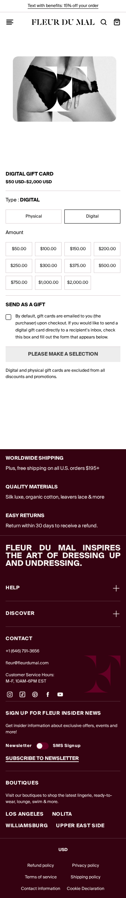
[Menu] (10, 22)
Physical (34, 216)
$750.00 (19, 282)
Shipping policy (85, 877)
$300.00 (48, 265)
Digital (92, 216)
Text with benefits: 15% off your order (63, 5)
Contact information (40, 888)
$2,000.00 (77, 282)
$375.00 (78, 265)
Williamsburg (27, 826)
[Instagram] (10, 697)
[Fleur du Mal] (62, 22)
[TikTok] (22, 697)
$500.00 (107, 265)
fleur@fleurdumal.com (27, 663)
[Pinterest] (35, 697)
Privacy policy (85, 865)
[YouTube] (60, 697)
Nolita (62, 814)
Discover (20, 614)
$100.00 (48, 249)
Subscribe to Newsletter (42, 758)
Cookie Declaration (85, 888)
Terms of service (41, 877)
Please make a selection (63, 354)
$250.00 (18, 265)
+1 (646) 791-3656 (22, 651)
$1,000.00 (48, 282)
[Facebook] (47, 697)
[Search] (103, 22)
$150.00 (78, 249)
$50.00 (19, 249)
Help (13, 588)
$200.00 (107, 249)
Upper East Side (80, 826)
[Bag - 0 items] (116, 22)
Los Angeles (25, 814)
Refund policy (40, 865)
